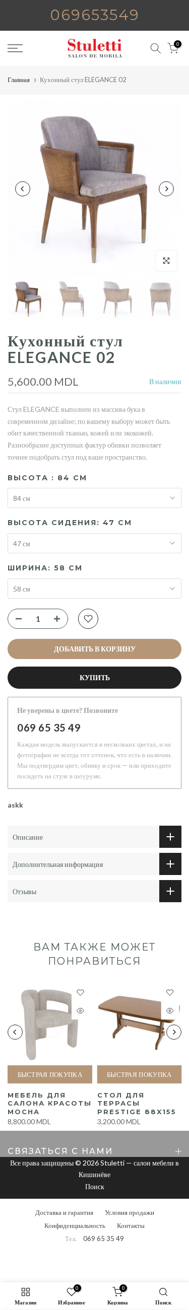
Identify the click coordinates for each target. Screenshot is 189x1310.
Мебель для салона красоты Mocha (50, 1103)
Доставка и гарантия (64, 1212)
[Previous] (22, 188)
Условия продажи (129, 1212)
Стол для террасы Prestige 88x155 (136, 1103)
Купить (95, 677)
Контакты (131, 1225)
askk (15, 804)
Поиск (94, 1186)
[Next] (166, 188)
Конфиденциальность (74, 1225)
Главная (19, 80)
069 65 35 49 (49, 727)
